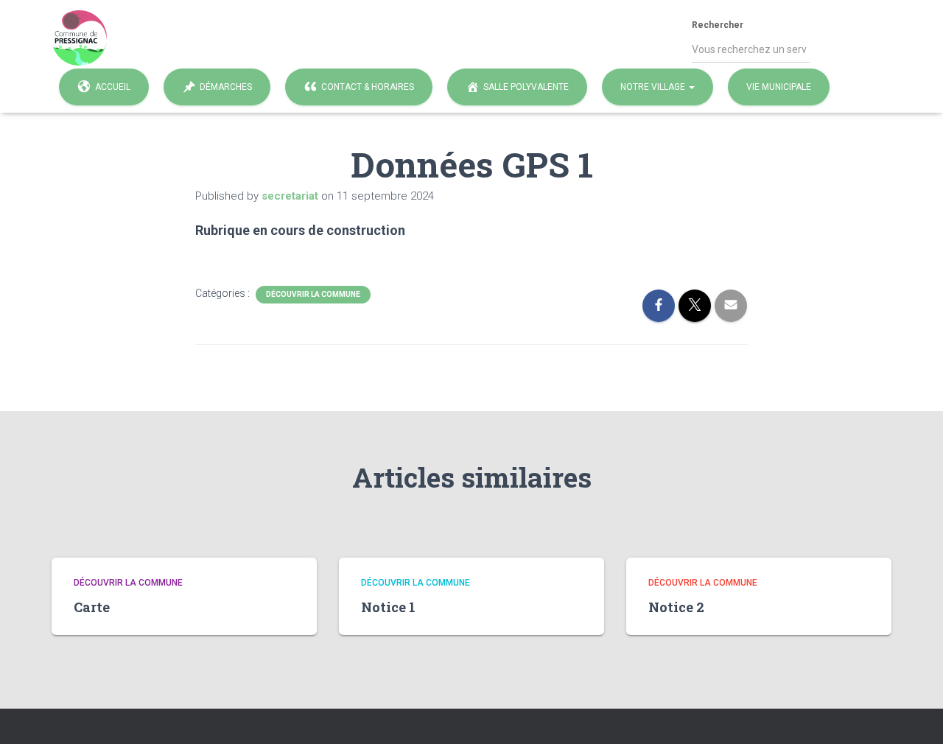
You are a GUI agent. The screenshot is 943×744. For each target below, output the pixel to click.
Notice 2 (676, 607)
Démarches (226, 87)
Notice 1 (388, 607)
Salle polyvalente (526, 87)
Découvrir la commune (313, 294)
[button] (691, 87)
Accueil (112, 87)
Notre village (653, 87)
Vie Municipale (778, 87)
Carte (92, 607)
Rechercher (717, 25)
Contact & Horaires (367, 87)
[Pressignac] (79, 38)
